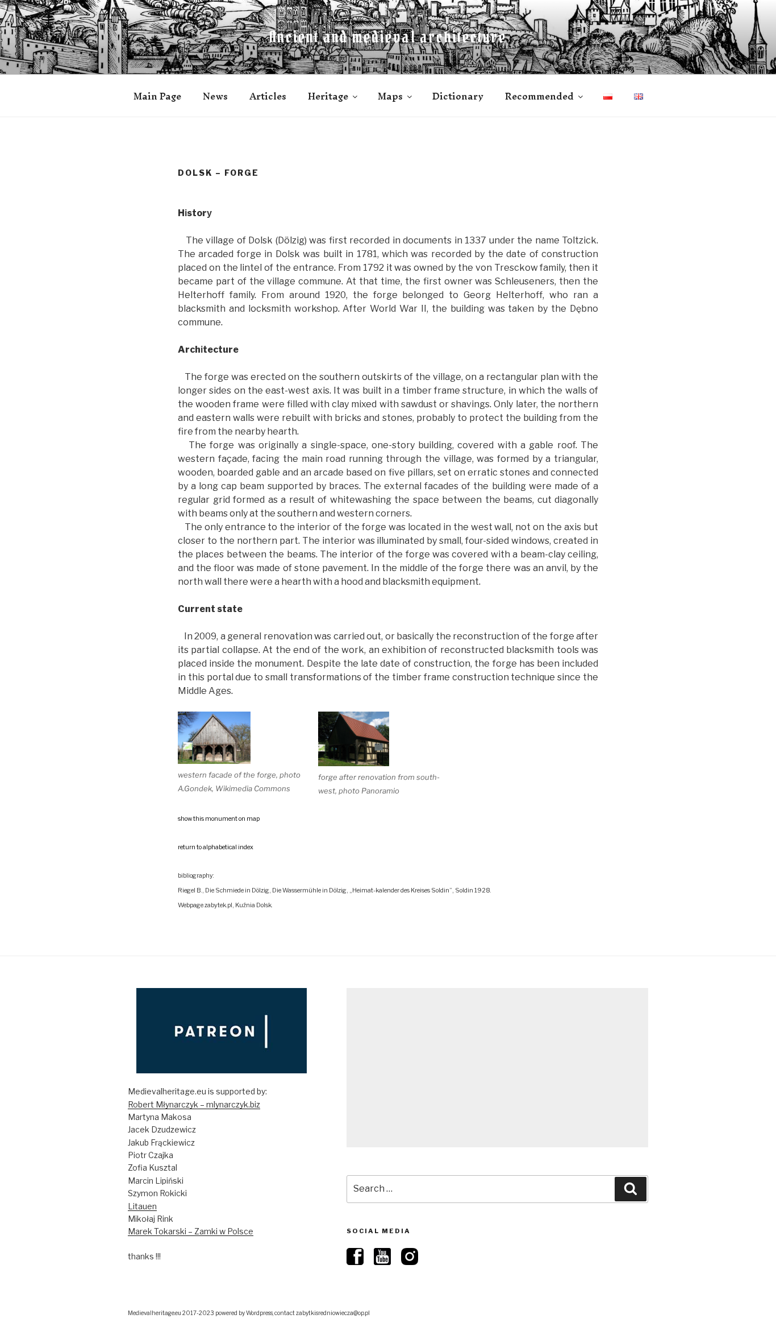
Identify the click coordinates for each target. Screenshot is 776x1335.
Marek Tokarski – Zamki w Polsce (190, 1231)
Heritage (328, 96)
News (215, 96)
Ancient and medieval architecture (388, 37)
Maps (390, 96)
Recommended (539, 96)
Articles (267, 96)
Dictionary (457, 96)
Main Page (157, 96)
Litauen (142, 1206)
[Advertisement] (497, 1067)
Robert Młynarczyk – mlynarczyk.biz (194, 1104)
